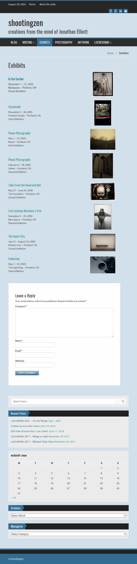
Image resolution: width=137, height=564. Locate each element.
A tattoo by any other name (25, 426)
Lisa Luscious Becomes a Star (25, 211)
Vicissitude (14, 107)
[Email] (125, 11)
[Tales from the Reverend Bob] (102, 191)
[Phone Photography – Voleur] (102, 165)
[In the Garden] (102, 84)
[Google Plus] (116, 11)
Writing (27, 42)
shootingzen (25, 22)
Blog (14, 42)
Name (19, 340)
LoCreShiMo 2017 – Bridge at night (29, 436)
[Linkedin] (121, 11)
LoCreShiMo (101, 42)
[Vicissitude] (102, 112)
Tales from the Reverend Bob (24, 185)
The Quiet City (16, 236)
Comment (21, 306)
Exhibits (45, 42)
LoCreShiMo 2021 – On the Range (29, 420)
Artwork (83, 42)
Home (32, 4)
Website (19, 360)
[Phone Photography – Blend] (102, 139)
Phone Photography (19, 133)
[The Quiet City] (102, 242)
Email (18, 350)
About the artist (47, 4)
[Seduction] (102, 264)
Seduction (14, 259)
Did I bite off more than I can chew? (29, 431)
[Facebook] (111, 11)
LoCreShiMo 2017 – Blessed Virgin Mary (32, 441)
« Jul (13, 497)
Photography (63, 42)
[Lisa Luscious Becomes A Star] (102, 216)
